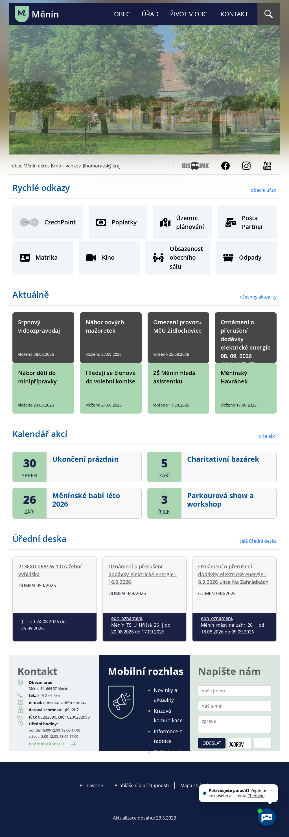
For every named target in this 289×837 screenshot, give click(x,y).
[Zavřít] (271, 790)
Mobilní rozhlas (145, 671)
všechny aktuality (258, 297)
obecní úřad (264, 190)
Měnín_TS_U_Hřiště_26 (135, 625)
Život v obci (189, 14)
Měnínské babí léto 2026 (86, 500)
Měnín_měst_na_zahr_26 (227, 625)
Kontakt (234, 14)
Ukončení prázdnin (85, 459)
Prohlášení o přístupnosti (142, 785)
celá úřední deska (258, 541)
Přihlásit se (91, 785)
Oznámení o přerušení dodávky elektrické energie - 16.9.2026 (142, 574)
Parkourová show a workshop (220, 500)
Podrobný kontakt (47, 744)
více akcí (268, 436)
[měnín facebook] (225, 165)
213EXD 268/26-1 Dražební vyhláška (50, 570)
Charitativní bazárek (223, 459)
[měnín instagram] (246, 165)
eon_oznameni (126, 618)
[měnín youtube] (267, 165)
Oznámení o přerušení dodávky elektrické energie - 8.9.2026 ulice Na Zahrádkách (233, 574)
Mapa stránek (194, 785)
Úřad (150, 14)
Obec (122, 14)
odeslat (211, 743)
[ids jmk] (195, 165)
